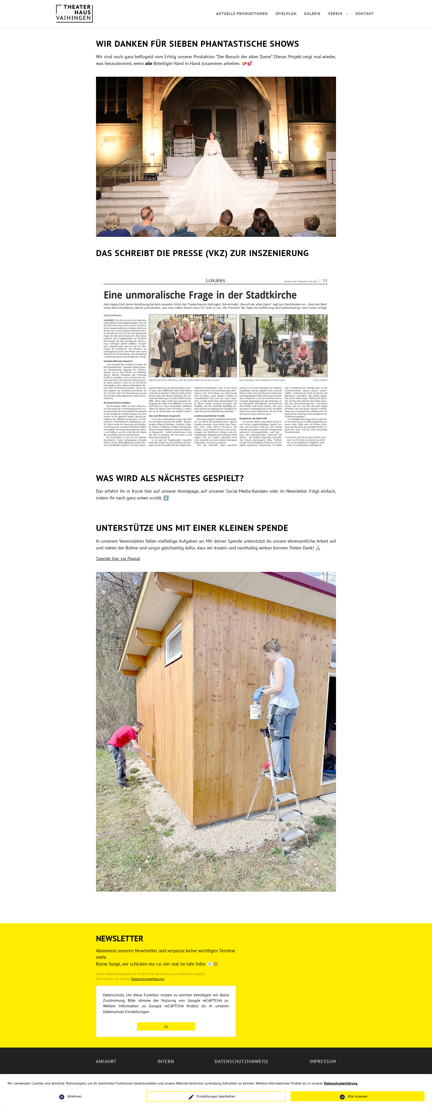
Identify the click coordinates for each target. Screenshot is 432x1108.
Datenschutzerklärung (147, 978)
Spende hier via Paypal (118, 558)
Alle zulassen (358, 1096)
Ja (166, 1026)
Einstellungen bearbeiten (215, 1096)
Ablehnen (74, 1096)
